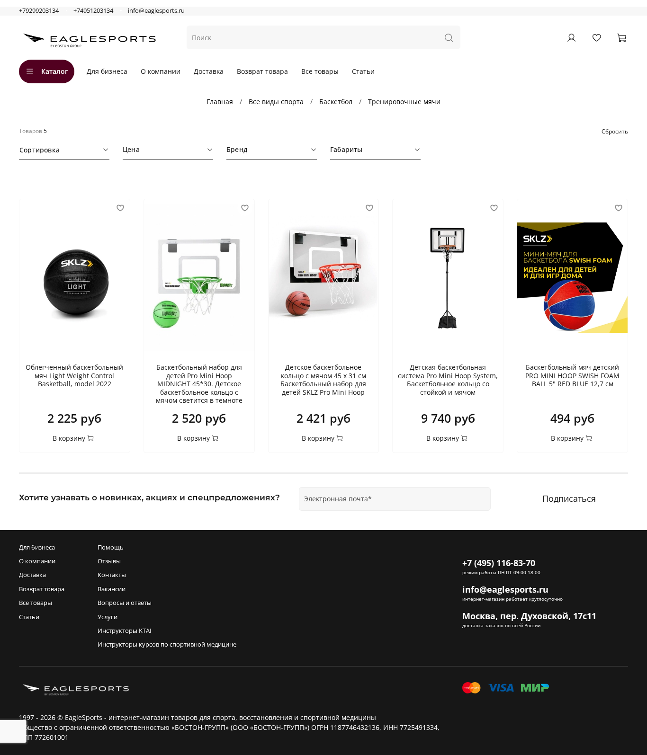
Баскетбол (335, 101)
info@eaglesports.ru (156, 11)
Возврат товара (262, 71)
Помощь (111, 547)
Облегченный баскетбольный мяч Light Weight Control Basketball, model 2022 (74, 375)
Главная (220, 101)
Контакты (112, 575)
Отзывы (109, 561)
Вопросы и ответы (125, 603)
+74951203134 (93, 11)
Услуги (107, 617)
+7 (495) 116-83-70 (498, 562)
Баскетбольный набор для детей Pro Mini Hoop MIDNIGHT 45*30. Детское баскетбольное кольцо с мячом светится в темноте (199, 384)
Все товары (320, 71)
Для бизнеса (107, 71)
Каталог (54, 71)
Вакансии (112, 589)
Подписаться (569, 498)
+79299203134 (39, 11)
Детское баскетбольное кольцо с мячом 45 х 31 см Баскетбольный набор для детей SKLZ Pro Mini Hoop (323, 380)
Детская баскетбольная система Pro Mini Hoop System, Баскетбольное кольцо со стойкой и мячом (448, 380)
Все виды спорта (276, 101)
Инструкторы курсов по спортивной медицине (167, 644)
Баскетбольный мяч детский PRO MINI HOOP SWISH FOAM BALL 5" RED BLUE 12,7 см (572, 375)
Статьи (363, 71)
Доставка (209, 71)
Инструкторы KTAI (125, 631)
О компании (160, 71)
